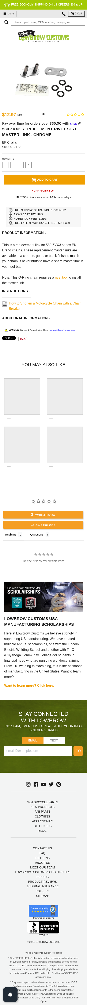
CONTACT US (42, 848)
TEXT (54, 740)
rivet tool (61, 277)
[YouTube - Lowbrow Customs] (43, 784)
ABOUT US (42, 862)
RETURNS (42, 858)
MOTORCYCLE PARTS (42, 802)
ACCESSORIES (42, 821)
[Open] (10, 994)
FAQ (42, 853)
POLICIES (42, 891)
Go (78, 751)
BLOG (42, 830)
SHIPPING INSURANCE (42, 886)
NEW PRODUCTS (42, 807)
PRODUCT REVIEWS (42, 881)
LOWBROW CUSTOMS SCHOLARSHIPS (42, 872)
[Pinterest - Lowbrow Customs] (58, 784)
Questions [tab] (37, 534)
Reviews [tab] (10, 534)
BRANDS (43, 877)
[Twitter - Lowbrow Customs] (51, 784)
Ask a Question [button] (45, 525)
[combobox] (48, 22)
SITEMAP (42, 896)
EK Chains (9, 142)
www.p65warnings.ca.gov (62, 330)
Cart (78, 13)
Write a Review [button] (45, 515)
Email (33, 740)
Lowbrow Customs (47, 942)
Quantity (8, 159)
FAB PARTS (42, 811)
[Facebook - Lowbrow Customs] (35, 784)
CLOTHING (42, 816)
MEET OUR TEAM (42, 867)
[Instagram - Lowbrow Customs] (28, 784)
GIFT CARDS (43, 826)
